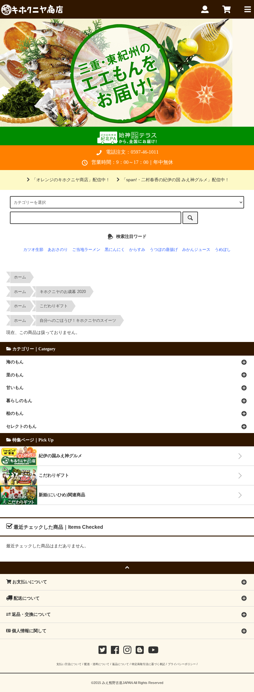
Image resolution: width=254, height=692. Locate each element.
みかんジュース (196, 249)
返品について (120, 664)
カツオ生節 (33, 249)
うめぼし (223, 249)
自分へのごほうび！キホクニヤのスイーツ (78, 320)
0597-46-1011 (145, 152)
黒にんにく (115, 249)
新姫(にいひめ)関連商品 (62, 494)
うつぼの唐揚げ (164, 249)
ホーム (20, 277)
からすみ (137, 249)
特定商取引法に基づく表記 (148, 664)
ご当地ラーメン (86, 249)
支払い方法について (68, 664)
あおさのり (58, 249)
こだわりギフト (54, 306)
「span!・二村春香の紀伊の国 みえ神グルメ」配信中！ (175, 179)
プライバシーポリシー (182, 664)
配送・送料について (96, 664)
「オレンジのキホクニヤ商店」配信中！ (71, 179)
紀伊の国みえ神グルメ (60, 455)
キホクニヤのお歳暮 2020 (63, 292)
